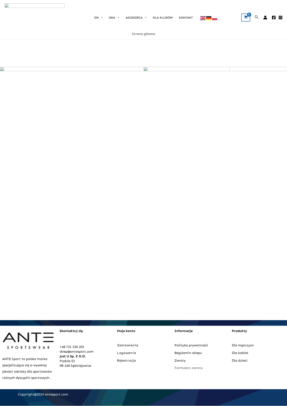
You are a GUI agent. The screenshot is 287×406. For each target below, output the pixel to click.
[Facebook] (274, 17)
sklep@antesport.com (76, 352)
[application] (101, 18)
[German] (209, 18)
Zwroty (180, 360)
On (96, 18)
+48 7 (64, 347)
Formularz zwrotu (188, 368)
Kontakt (186, 18)
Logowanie (126, 353)
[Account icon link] (265, 17)
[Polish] (215, 18)
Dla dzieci (240, 360)
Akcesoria (134, 18)
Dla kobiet (240, 353)
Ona (112, 18)
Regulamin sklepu (188, 353)
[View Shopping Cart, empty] (245, 17)
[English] (203, 18)
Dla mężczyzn (243, 345)
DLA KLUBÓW (163, 18)
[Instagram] (280, 17)
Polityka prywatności (191, 345)
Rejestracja (127, 360)
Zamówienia (127, 345)
